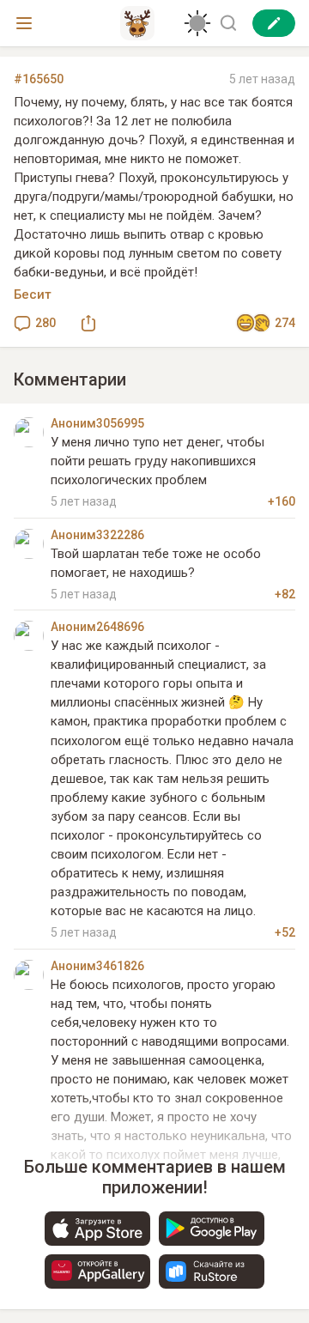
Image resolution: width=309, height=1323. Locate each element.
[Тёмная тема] (197, 23)
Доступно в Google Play (211, 1228)
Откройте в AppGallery (97, 1271)
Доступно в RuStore (211, 1271)
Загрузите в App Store (97, 1228)
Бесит (33, 294)
